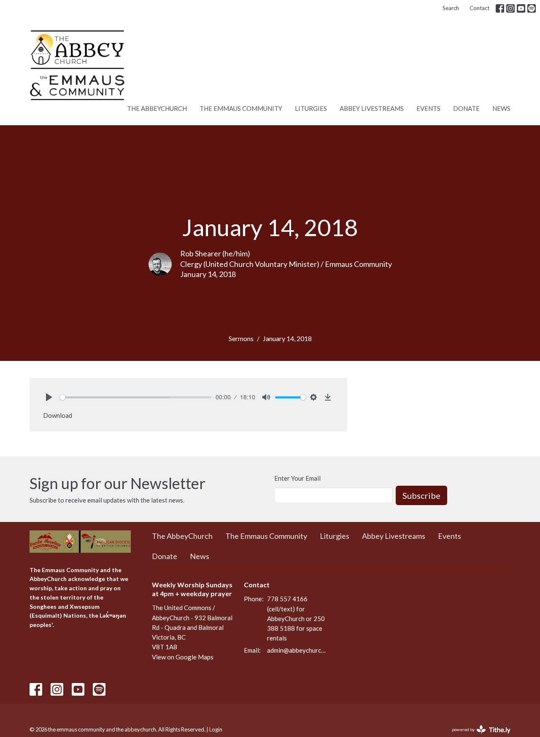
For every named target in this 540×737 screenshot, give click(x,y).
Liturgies (311, 108)
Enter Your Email (297, 478)
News (501, 108)
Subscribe (421, 495)
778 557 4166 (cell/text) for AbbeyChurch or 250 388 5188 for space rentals (296, 618)
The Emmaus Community (241, 108)
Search (451, 8)
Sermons (241, 338)
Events (428, 108)
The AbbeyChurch (157, 108)
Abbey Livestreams (372, 108)
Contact (479, 8)
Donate (466, 108)
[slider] (135, 397)
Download (57, 415)
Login (215, 729)
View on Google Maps (182, 657)
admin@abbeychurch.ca (297, 650)
